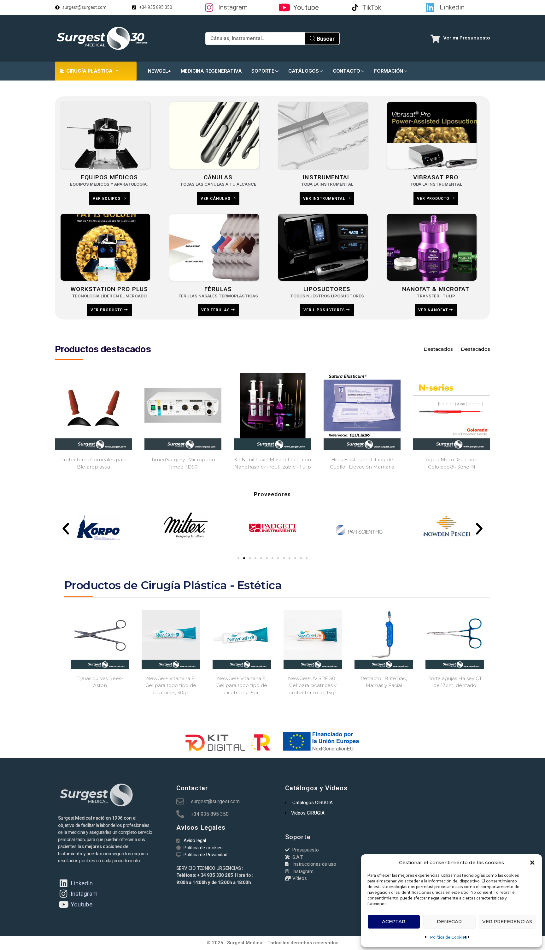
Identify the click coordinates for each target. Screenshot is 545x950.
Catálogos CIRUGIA (312, 802)
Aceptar (393, 921)
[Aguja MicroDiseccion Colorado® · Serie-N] (451, 411)
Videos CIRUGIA (308, 813)
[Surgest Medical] (102, 38)
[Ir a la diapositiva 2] (244, 558)
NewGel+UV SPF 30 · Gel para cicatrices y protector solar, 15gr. (312, 685)
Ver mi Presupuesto (466, 38)
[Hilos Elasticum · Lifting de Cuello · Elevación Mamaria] (362, 411)
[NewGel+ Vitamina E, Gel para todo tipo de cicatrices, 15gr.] (242, 639)
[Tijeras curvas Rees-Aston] (100, 639)
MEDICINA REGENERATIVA (211, 71)
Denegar (449, 921)
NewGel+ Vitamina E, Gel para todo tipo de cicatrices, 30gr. (170, 685)
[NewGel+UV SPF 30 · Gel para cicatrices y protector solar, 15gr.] (313, 639)
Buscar (325, 38)
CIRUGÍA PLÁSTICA (89, 71)
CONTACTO (346, 71)
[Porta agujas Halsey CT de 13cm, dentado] (454, 639)
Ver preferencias (507, 921)
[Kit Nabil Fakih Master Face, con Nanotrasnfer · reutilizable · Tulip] (272, 411)
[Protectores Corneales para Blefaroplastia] (93, 411)
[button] (532, 862)
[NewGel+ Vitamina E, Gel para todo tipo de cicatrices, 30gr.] (171, 639)
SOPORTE (262, 71)
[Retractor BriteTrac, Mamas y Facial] (384, 639)
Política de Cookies (448, 937)
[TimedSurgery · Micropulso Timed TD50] (182, 411)
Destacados (438, 349)
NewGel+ (159, 71)
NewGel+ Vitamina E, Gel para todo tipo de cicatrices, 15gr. (241, 685)
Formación (388, 71)
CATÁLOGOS (303, 71)
